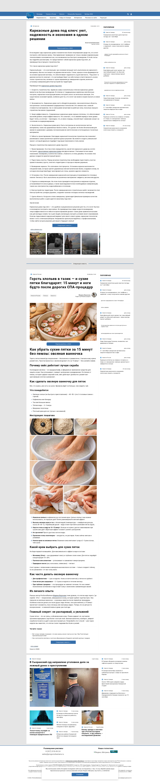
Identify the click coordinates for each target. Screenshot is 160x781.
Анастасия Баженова (92, 42)
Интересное (36, 26)
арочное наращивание (107, 300)
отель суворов (34, 646)
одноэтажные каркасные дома (49, 151)
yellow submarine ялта (36, 229)
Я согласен (80, 774)
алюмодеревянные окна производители (112, 333)
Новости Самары (110, 32)
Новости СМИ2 (35, 232)
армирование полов (122, 82)
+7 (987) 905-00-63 (61, 766)
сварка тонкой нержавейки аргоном (114, 54)
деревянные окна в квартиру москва (114, 90)
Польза (45, 295)
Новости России (110, 114)
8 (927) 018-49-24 (53, 751)
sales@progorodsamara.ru (53, 754)
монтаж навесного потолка (112, 325)
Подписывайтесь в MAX (65, 48)
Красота (53, 295)
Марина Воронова (85, 295)
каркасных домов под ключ (51, 86)
